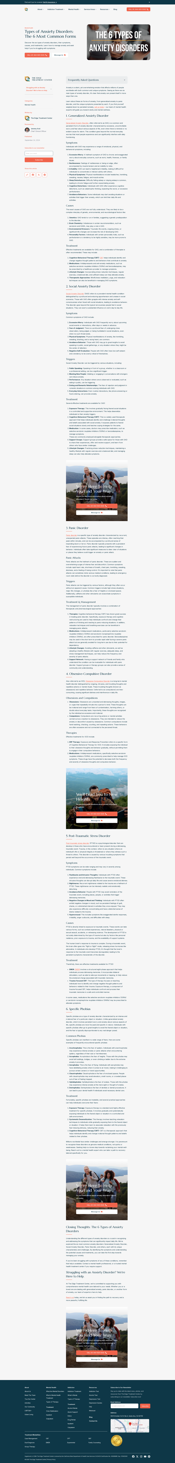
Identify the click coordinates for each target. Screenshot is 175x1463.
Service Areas (89, 9)
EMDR (77, 969)
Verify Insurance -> (50, 2)
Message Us (58, 55)
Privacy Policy (51, 1459)
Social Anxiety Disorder (75, 294)
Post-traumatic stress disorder (77, 843)
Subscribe (39, 160)
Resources (104, 9)
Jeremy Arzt (35, 129)
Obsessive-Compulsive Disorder (98, 681)
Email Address (116, 1402)
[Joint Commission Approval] (117, 1440)
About (39, 9)
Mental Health (73, 9)
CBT (101, 258)
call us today (99, 107)
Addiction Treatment (55, 9)
